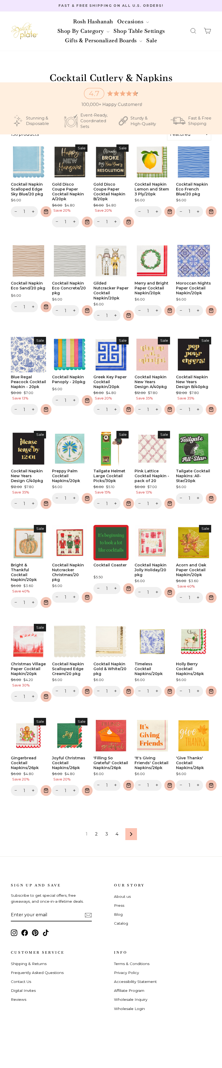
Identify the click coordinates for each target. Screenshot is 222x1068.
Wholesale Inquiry (130, 999)
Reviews (18, 999)
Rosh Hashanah (93, 21)
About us (122, 896)
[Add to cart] (46, 211)
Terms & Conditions (131, 963)
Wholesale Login (129, 1008)
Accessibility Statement (135, 981)
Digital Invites (23, 990)
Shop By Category (81, 30)
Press (119, 905)
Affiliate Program (129, 990)
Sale (151, 40)
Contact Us (21, 981)
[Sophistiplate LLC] (24, 31)
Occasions (131, 21)
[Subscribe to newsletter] (88, 914)
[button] (193, 31)
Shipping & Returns (29, 963)
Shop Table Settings (139, 30)
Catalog (121, 923)
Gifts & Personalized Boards (101, 40)
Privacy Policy (126, 972)
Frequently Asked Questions (37, 972)
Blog (118, 914)
